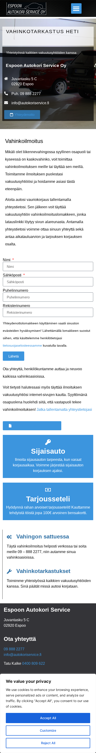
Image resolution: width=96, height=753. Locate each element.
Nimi (7, 260)
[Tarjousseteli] (48, 490)
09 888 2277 (14, 649)
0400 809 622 (33, 663)
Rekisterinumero (16, 306)
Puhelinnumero (15, 290)
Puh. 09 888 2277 (26, 94)
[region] (48, 713)
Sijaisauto (48, 451)
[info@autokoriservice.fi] (6, 102)
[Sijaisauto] (48, 442)
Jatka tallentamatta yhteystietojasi (64, 409)
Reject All (48, 743)
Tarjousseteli (48, 499)
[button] (76, 8)
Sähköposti (12, 275)
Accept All (48, 718)
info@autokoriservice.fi (30, 103)
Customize (48, 730)
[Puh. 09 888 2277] (6, 93)
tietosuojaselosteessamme (22, 345)
